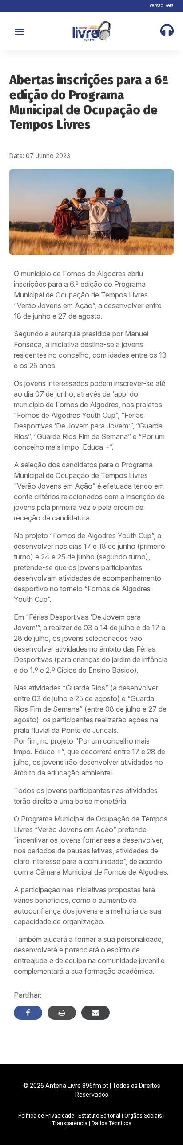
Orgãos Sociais (143, 1116)
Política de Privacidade (46, 1116)
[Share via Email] (95, 1013)
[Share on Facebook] (28, 1013)
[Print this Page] (62, 1013)
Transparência (70, 1123)
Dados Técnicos (111, 1123)
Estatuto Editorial (99, 1116)
